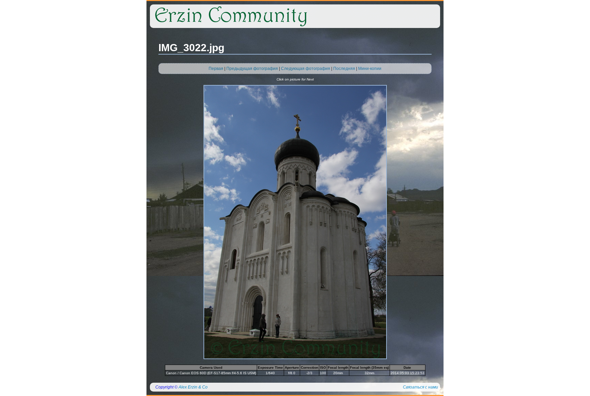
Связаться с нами (420, 387)
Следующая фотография (305, 68)
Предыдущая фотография (252, 68)
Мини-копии (369, 68)
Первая (216, 68)
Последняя (344, 68)
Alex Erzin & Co (193, 387)
